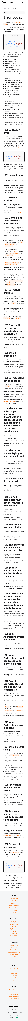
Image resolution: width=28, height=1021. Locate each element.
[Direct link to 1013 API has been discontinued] (2, 480)
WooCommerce (14, 924)
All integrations (14, 935)
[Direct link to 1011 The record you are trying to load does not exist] (2, 453)
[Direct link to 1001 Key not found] (2, 175)
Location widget (14, 954)
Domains (14, 971)
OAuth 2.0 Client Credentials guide (12, 837)
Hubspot (14, 931)
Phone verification (14, 908)
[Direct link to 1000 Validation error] (2, 131)
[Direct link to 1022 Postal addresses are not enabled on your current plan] (2, 685)
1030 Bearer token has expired (13, 124)
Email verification (14, 905)
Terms (11, 1015)
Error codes (14, 910)
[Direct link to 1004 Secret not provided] (2, 292)
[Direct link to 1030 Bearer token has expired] (2, 846)
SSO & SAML (14, 975)
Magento (14, 926)
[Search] (22, 2)
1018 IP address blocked (11, 98)
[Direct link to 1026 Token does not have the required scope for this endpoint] (2, 816)
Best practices (14, 950)
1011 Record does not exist (12, 84)
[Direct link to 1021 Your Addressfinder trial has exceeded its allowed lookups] (2, 660)
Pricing (14, 977)
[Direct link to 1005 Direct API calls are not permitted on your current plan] (2, 330)
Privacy (16, 1015)
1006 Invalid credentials (11, 75)
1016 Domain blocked (11, 92)
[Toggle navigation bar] (25, 2)
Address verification (14, 989)
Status (14, 912)
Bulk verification (14, 994)
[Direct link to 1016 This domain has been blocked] (2, 526)
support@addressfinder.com (12, 537)
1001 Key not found (10, 61)
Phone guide (14, 959)
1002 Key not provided (11, 63)
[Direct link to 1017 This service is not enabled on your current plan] (2, 548)
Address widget (14, 945)
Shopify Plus (14, 922)
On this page (7, 12)
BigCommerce (14, 929)
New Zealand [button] (15, 1009)
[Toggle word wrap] (20, 39)
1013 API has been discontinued (13, 86)
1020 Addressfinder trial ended (13, 103)
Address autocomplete (14, 992)
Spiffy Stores (14, 933)
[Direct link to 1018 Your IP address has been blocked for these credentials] (2, 572)
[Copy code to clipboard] (23, 39)
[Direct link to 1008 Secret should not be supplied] (2, 379)
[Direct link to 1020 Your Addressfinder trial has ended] (2, 637)
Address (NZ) (14, 901)
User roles (14, 973)
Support (14, 980)
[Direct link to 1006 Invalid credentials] (2, 354)
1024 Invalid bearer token (12, 115)
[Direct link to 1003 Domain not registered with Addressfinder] (2, 221)
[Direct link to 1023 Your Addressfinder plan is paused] (2, 725)
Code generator (14, 947)
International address (14, 952)
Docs (4, 8)
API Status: (13, 1017)
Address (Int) (14, 903)
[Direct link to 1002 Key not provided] (2, 199)
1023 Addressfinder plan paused (14, 113)
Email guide (14, 956)
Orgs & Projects (14, 968)
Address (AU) (14, 898)
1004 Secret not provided (12, 69)
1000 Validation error (11, 59)
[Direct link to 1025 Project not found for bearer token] (2, 788)
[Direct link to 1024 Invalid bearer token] (2, 748)
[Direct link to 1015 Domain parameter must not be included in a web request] (2, 501)
